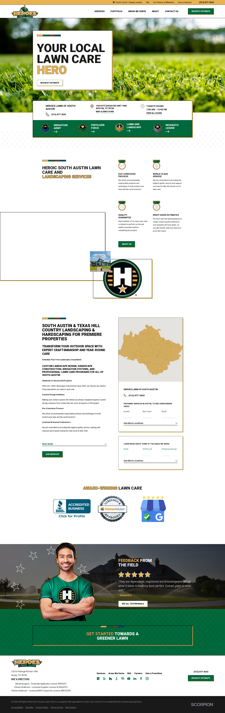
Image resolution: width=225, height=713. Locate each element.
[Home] (28, 663)
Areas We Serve (116, 673)
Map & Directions (105, 111)
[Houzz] (110, 678)
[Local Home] (24, 11)
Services (101, 673)
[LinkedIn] (134, 678)
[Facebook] (141, 678)
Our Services (52, 454)
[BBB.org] (116, 678)
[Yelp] (104, 678)
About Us (126, 244)
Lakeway (166, 455)
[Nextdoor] (122, 678)
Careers (138, 673)
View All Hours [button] (154, 113)
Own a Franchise (184, 2)
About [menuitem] (155, 11)
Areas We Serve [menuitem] (137, 11)
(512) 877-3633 (206, 2)
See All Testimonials (133, 604)
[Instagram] (147, 678)
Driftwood (147, 449)
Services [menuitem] (99, 11)
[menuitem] (17, 707)
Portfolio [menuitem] (116, 11)
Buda (126, 449)
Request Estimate (200, 11)
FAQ (147, 2)
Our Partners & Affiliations (163, 2)
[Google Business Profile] (98, 678)
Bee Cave (147, 455)
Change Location (135, 2)
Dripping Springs (169, 449)
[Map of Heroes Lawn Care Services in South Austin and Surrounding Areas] (150, 350)
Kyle (126, 455)
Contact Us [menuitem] (171, 11)
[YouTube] (128, 678)
